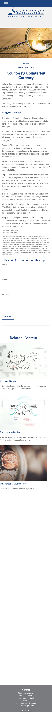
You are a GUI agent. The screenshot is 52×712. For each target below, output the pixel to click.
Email (4, 279)
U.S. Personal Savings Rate (13, 484)
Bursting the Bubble (10, 432)
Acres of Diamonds (9, 381)
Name (4, 264)
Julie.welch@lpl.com (26, 705)
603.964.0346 (28, 693)
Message (6, 294)
